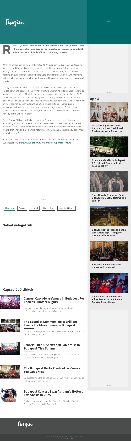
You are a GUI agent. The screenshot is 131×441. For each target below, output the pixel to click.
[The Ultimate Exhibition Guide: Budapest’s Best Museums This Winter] (109, 184)
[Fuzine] (65, 22)
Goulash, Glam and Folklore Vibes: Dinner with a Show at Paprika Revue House (107, 299)
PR (72, 438)
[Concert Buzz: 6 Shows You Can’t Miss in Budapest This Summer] (10, 348)
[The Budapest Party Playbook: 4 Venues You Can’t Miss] (10, 372)
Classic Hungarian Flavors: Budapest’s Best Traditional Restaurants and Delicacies (107, 128)
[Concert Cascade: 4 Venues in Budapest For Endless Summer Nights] (10, 302)
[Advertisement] (42, 256)
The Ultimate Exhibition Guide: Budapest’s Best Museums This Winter (109, 198)
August (22, 208)
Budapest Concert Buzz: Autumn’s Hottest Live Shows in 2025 (53, 393)
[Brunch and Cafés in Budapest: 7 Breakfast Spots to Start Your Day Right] (109, 149)
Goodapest (8, 298)
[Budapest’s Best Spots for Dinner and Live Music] (109, 253)
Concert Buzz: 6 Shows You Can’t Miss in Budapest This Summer (52, 346)
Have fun (9, 208)
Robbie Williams (66, 208)
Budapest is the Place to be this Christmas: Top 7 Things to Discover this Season (109, 232)
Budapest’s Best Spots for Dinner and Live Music (106, 265)
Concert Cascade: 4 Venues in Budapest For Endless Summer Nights (54, 300)
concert (34, 208)
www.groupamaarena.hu (58, 143)
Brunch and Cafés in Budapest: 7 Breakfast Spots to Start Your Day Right (109, 163)
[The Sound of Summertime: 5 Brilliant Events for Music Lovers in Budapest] (10, 325)
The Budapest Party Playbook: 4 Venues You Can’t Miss (52, 370)
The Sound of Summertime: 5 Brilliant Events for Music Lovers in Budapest (50, 323)
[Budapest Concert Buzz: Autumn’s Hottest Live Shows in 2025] (10, 395)
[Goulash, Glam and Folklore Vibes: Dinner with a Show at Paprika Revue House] (109, 285)
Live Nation (48, 208)
